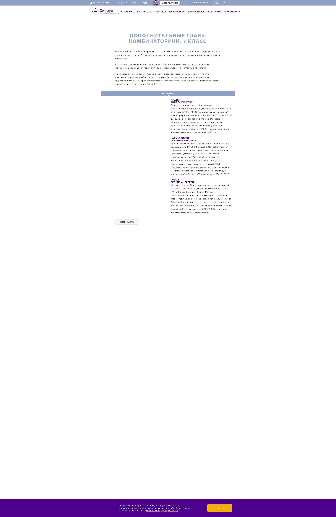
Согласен (220, 508)
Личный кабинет (101, 3)
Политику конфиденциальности (162, 510)
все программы (127, 222)
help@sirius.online (127, 3)
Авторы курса (168, 93)
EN (224, 3)
